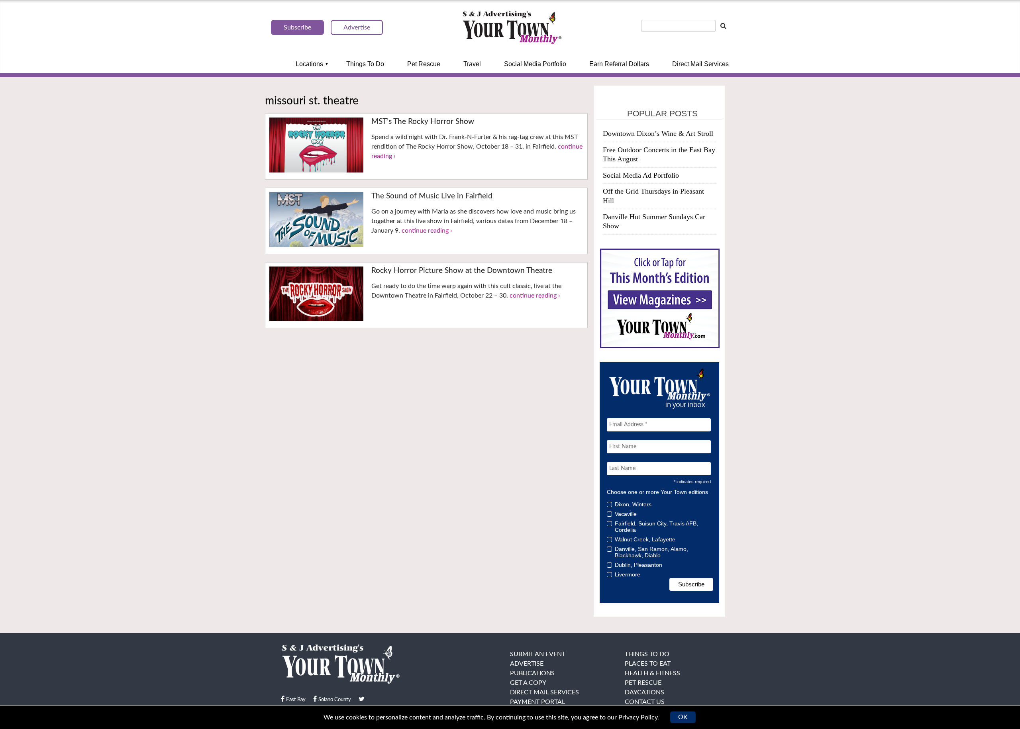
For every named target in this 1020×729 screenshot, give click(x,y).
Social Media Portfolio (535, 64)
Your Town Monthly (512, 28)
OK (683, 717)
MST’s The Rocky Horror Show (422, 121)
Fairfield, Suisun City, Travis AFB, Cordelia (656, 526)
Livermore (627, 574)
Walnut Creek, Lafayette (645, 539)
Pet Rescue (423, 64)
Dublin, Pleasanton (638, 565)
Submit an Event (537, 654)
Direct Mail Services (700, 64)
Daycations (644, 692)
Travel (472, 64)
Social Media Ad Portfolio (641, 175)
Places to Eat (648, 663)
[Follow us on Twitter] (362, 699)
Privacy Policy (637, 717)
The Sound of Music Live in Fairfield (431, 196)
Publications (532, 673)
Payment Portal (537, 702)
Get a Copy (528, 683)
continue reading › (427, 230)
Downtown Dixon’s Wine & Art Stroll (658, 133)
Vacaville (626, 514)
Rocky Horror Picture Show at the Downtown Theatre (461, 270)
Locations (309, 64)
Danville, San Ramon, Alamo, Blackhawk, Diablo (651, 552)
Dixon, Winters (633, 504)
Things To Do (365, 64)
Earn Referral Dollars (619, 64)
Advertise (526, 663)
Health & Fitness (652, 673)
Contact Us (645, 702)
